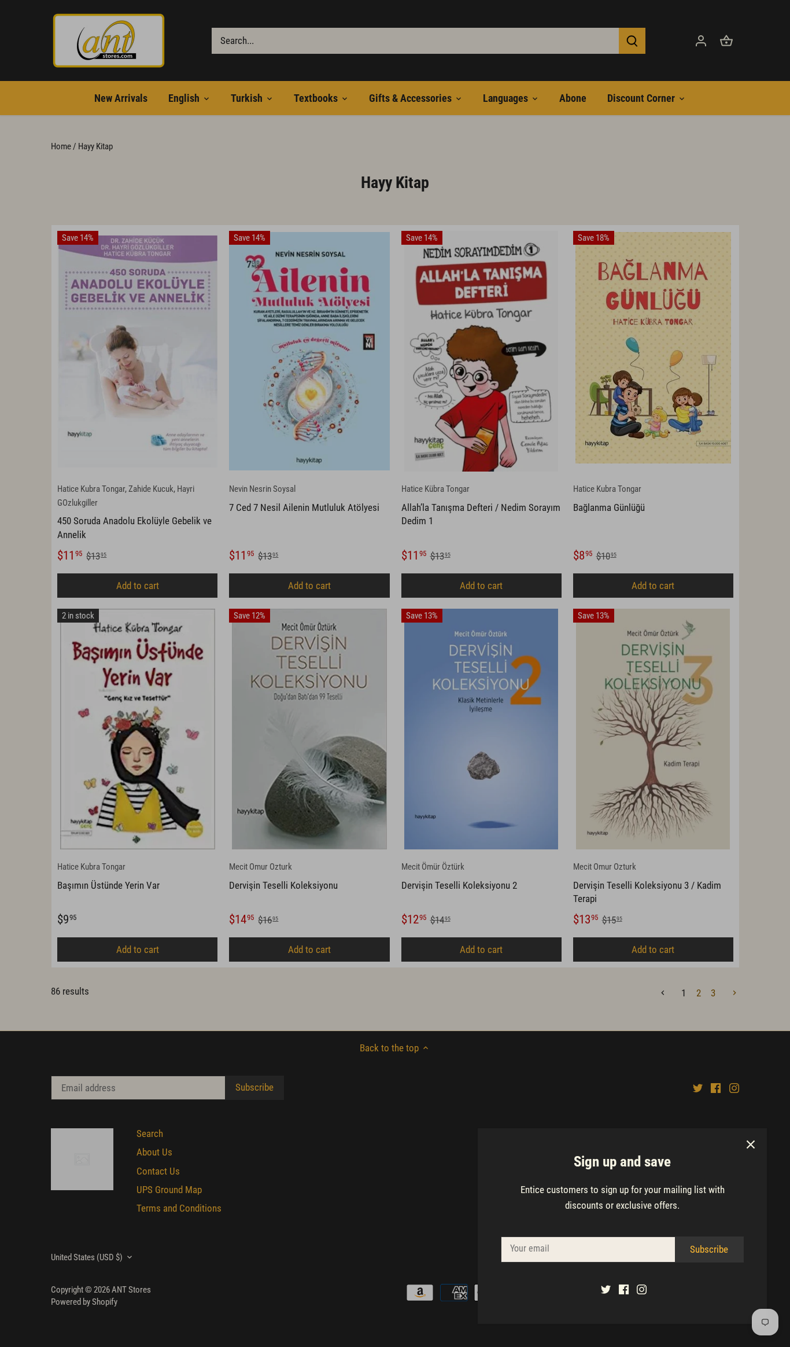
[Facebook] (624, 1289)
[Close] (750, 1144)
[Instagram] (642, 1289)
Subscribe (709, 1249)
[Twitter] (606, 1289)
